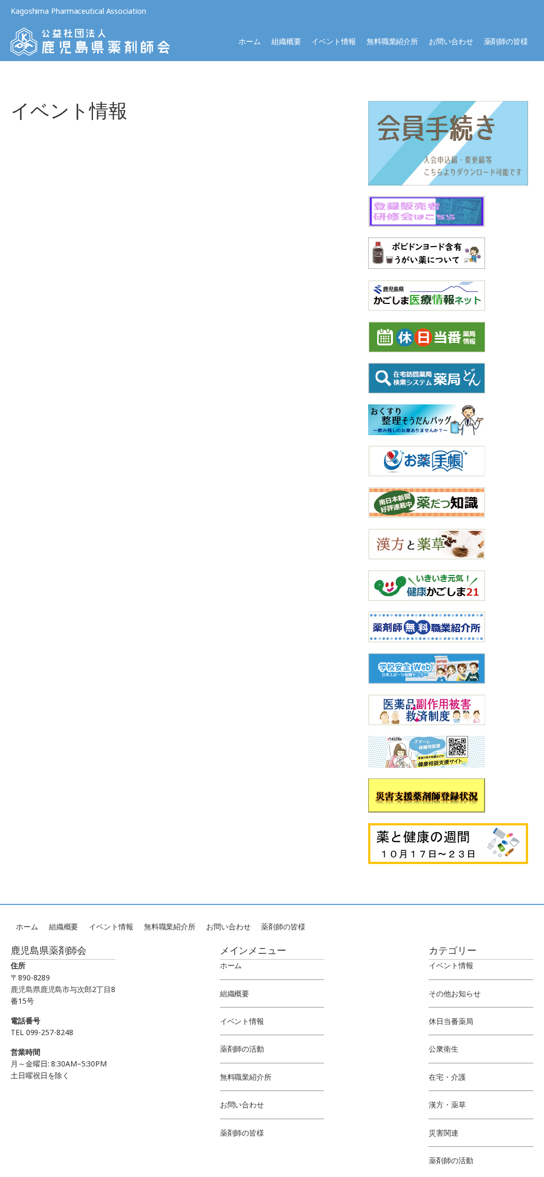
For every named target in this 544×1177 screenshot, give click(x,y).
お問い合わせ (451, 41)
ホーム (250, 41)
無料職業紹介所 (392, 41)
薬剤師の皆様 (506, 41)
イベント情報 (333, 41)
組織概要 (286, 41)
